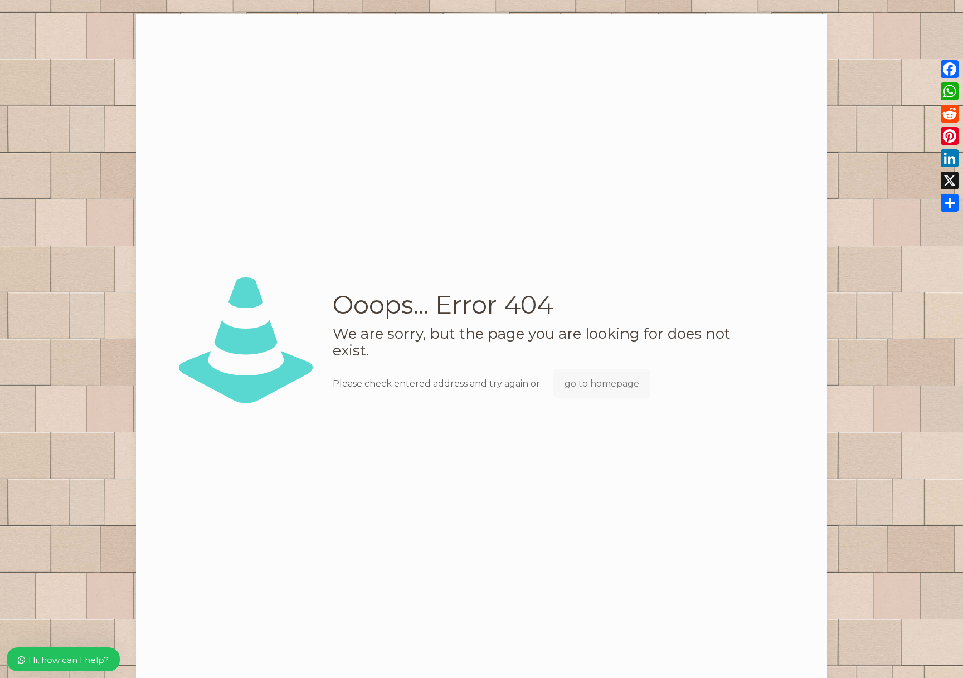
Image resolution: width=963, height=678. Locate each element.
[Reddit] (949, 114)
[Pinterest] (949, 136)
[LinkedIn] (949, 158)
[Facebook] (949, 69)
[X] (949, 180)
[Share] (949, 203)
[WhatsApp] (949, 91)
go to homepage (602, 383)
